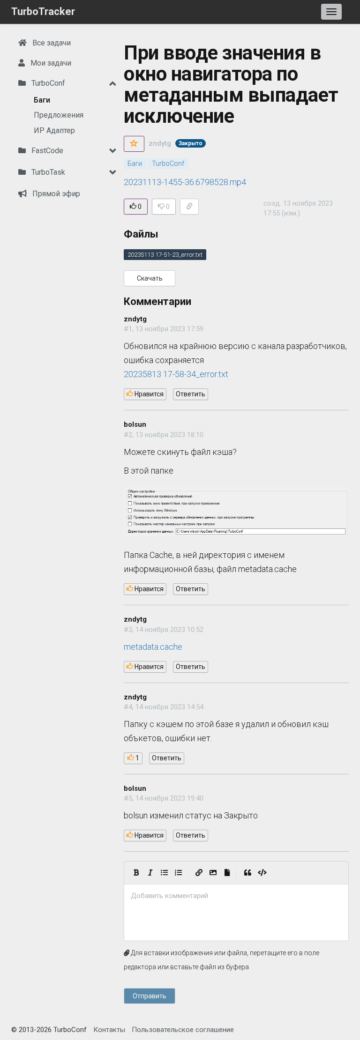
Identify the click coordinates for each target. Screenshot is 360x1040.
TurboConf (47, 83)
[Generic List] (164, 873)
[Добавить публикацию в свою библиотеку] (134, 144)
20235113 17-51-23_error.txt (165, 254)
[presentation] (236, 896)
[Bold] (136, 873)
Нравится (148, 394)
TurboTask (47, 172)
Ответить (190, 394)
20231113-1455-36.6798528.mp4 (185, 182)
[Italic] (150, 873)
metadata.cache (153, 647)
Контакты (109, 1029)
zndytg (160, 143)
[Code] (262, 873)
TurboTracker (43, 11)
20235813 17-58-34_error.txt (176, 374)
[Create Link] (199, 873)
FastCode (46, 150)
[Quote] (247, 873)
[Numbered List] (178, 873)
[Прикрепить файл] (227, 873)
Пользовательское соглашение (183, 1029)
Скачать (150, 278)
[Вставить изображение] (213, 873)
